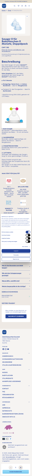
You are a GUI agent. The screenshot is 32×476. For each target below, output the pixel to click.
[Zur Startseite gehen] (4, 6)
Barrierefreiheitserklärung (12, 414)
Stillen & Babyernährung (11, 365)
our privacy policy (6, 226)
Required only (16, 259)
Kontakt (5, 388)
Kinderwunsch (7, 356)
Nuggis (5, 372)
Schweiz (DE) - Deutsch (8, 433)
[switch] (28, 235)
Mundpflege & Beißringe (11, 381)
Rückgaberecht (8, 397)
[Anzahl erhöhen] (21, 467)
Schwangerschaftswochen (12, 359)
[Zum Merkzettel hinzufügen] (27, 16)
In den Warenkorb (16, 471)
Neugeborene (7, 362)
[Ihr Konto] (22, 6)
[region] (16, 24)
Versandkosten (8, 394)
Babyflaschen (7, 375)
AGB (3, 405)
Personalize (16, 255)
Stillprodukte (7, 378)
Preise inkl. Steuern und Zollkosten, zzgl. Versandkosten (13, 50)
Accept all (16, 251)
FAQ (3, 391)
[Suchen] (14, 6)
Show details (25, 246)
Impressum (6, 408)
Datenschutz (7, 411)
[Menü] (29, 6)
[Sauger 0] (16, 24)
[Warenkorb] (25, 6)
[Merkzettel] (18, 6)
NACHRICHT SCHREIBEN (16, 316)
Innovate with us (8, 417)
